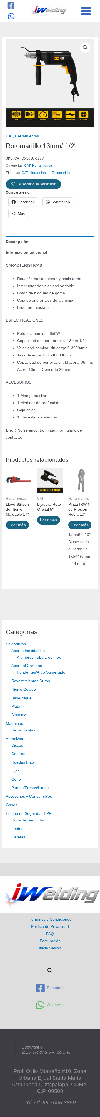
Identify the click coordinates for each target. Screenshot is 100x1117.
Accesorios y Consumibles (29, 796)
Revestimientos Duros (30, 681)
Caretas (18, 837)
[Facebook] (11, 5)
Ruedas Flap (22, 762)
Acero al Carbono (26, 666)
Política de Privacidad (50, 927)
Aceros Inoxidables (28, 651)
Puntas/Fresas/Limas (30, 788)
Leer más (17, 525)
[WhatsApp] (11, 16)
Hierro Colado (23, 689)
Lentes (17, 828)
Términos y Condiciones (50, 919)
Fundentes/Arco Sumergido (41, 672)
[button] (85, 48)
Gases (11, 805)
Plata (15, 706)
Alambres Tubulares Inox (39, 657)
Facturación (50, 941)
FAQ (50, 934)
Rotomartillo (61, 173)
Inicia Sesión (50, 948)
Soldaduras (16, 644)
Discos (17, 745)
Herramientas (23, 730)
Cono (16, 779)
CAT (9, 136)
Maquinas (14, 723)
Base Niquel (21, 698)
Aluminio (18, 715)
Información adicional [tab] (26, 252)
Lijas (15, 771)
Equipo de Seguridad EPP (28, 814)
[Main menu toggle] (86, 10)
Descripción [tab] (17, 242)
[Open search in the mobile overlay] (50, 970)
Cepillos (18, 754)
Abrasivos (14, 739)
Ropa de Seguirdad (28, 820)
